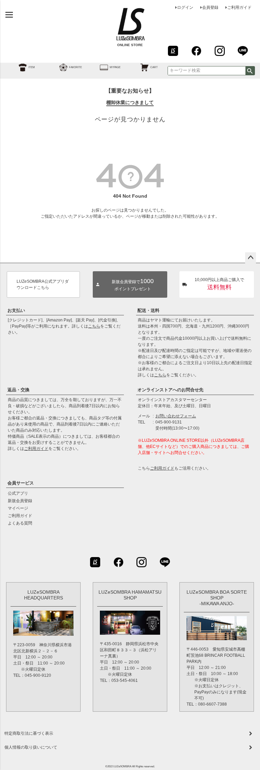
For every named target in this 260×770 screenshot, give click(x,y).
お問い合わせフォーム (175, 416)
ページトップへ (250, 257)
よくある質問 (20, 523)
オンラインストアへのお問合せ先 (170, 389)
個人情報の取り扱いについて (30, 747)
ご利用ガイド (239, 7)
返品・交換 (18, 389)
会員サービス (20, 483)
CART (154, 67)
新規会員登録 (20, 500)
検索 (249, 70)
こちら (94, 326)
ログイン (185, 7)
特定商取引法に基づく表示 (28, 733)
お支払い (16, 310)
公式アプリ (18, 493)
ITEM (31, 67)
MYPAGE (115, 67)
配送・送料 (148, 310)
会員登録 (210, 7)
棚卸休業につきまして (130, 102)
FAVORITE (75, 67)
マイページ (18, 508)
